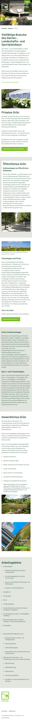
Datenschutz (12, 711)
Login (27, 1)
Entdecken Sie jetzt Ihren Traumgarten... (14, 149)
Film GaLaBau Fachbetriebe (9, 82)
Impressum (4, 711)
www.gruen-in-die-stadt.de (10, 319)
